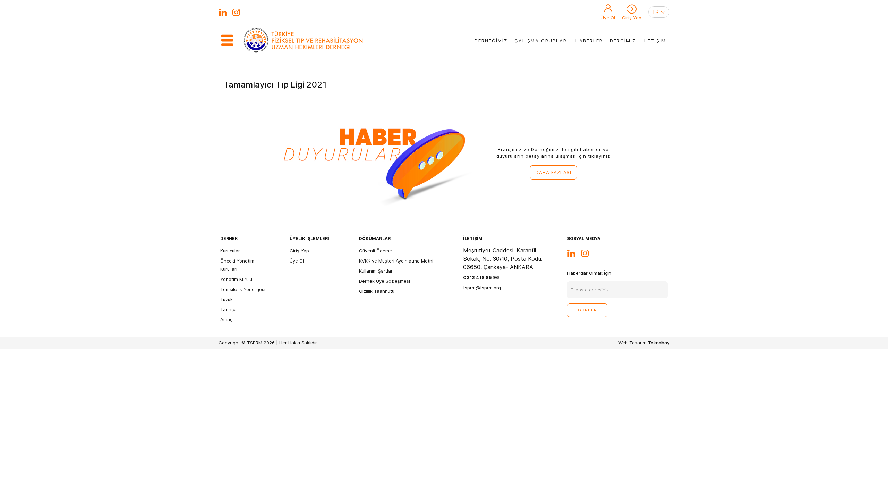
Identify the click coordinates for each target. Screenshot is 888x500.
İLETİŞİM (654, 40)
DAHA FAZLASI (553, 172)
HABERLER (589, 40)
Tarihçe (228, 309)
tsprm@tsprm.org (482, 287)
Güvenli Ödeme (375, 250)
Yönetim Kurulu (236, 279)
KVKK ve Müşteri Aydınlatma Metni (396, 261)
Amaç (226, 319)
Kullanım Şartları (376, 271)
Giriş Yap (631, 17)
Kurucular (230, 250)
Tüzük (226, 299)
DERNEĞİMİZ (491, 40)
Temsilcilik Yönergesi (242, 289)
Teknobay (658, 342)
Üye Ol (608, 17)
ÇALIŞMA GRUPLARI (541, 40)
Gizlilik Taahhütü (376, 291)
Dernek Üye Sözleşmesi (384, 281)
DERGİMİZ (623, 40)
